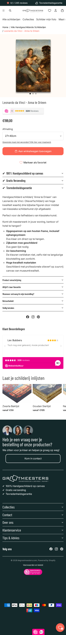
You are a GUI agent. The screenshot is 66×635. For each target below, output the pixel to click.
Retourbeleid (8, 300)
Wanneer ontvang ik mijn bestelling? (18, 293)
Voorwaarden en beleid (33, 565)
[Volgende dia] (60, 398)
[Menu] (3, 10)
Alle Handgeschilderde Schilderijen (28, 27)
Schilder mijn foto (46, 19)
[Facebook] (27, 317)
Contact (7, 514)
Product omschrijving (11, 280)
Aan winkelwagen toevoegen (34, 151)
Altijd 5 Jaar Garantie (11, 286)
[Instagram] (33, 317)
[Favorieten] (49, 10)
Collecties (28, 19)
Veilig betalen (8, 307)
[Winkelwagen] (62, 10)
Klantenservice (11, 530)
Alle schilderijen (11, 19)
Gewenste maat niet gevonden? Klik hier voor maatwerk (26, 142)
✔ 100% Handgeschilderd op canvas (22, 173)
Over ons (7, 522)
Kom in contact (33, 458)
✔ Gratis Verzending (13, 180)
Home (5, 27)
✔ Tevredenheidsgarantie (17, 188)
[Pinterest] (38, 317)
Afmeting (7, 129)
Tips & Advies (10, 538)
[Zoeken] (10, 10)
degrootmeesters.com (27, 560)
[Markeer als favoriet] (27, 387)
